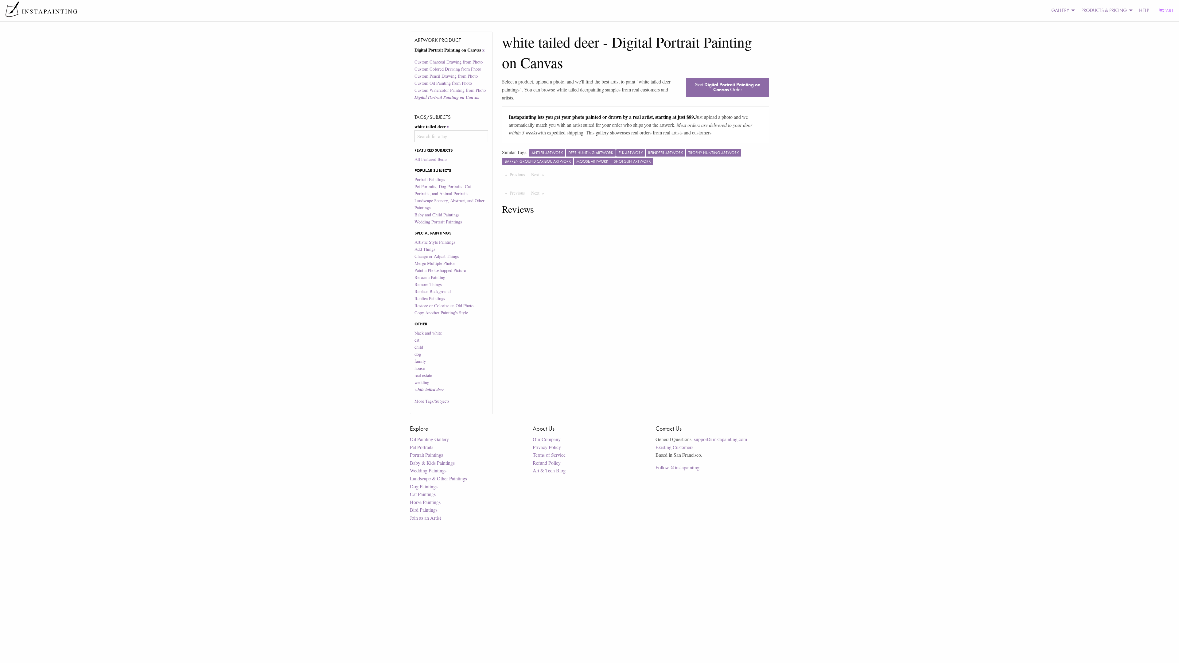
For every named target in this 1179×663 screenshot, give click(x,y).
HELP (1144, 10)
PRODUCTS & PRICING (1104, 10)
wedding (421, 382)
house (419, 368)
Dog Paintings (424, 486)
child (418, 347)
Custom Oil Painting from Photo (443, 83)
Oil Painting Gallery (429, 439)
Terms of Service (549, 455)
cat (416, 340)
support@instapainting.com (720, 439)
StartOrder (728, 87)
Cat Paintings (423, 494)
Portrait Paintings (429, 179)
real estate (423, 375)
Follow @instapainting (677, 467)
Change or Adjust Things (436, 256)
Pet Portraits (421, 447)
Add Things (424, 249)
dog (417, 354)
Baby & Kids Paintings (432, 462)
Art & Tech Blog (549, 470)
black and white (428, 333)
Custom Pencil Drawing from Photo (446, 76)
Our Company (547, 439)
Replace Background (432, 291)
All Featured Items (430, 159)
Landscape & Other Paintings (438, 478)
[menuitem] (1061, 11)
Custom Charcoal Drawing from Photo (448, 62)
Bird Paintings (424, 509)
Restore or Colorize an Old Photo (443, 305)
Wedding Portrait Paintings (438, 222)
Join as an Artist (425, 517)
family (420, 361)
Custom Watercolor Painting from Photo (450, 90)
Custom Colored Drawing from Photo (447, 69)
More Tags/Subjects (431, 401)
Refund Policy (547, 462)
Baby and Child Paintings (437, 215)
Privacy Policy (547, 447)
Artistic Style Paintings (434, 242)
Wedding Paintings (428, 470)
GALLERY (1060, 10)
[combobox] (451, 136)
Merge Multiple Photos (434, 263)
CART (1168, 10)
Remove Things (428, 284)
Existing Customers (674, 447)
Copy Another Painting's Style (441, 313)
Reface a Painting (429, 277)
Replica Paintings (429, 298)
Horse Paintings (425, 502)
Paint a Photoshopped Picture (440, 270)
